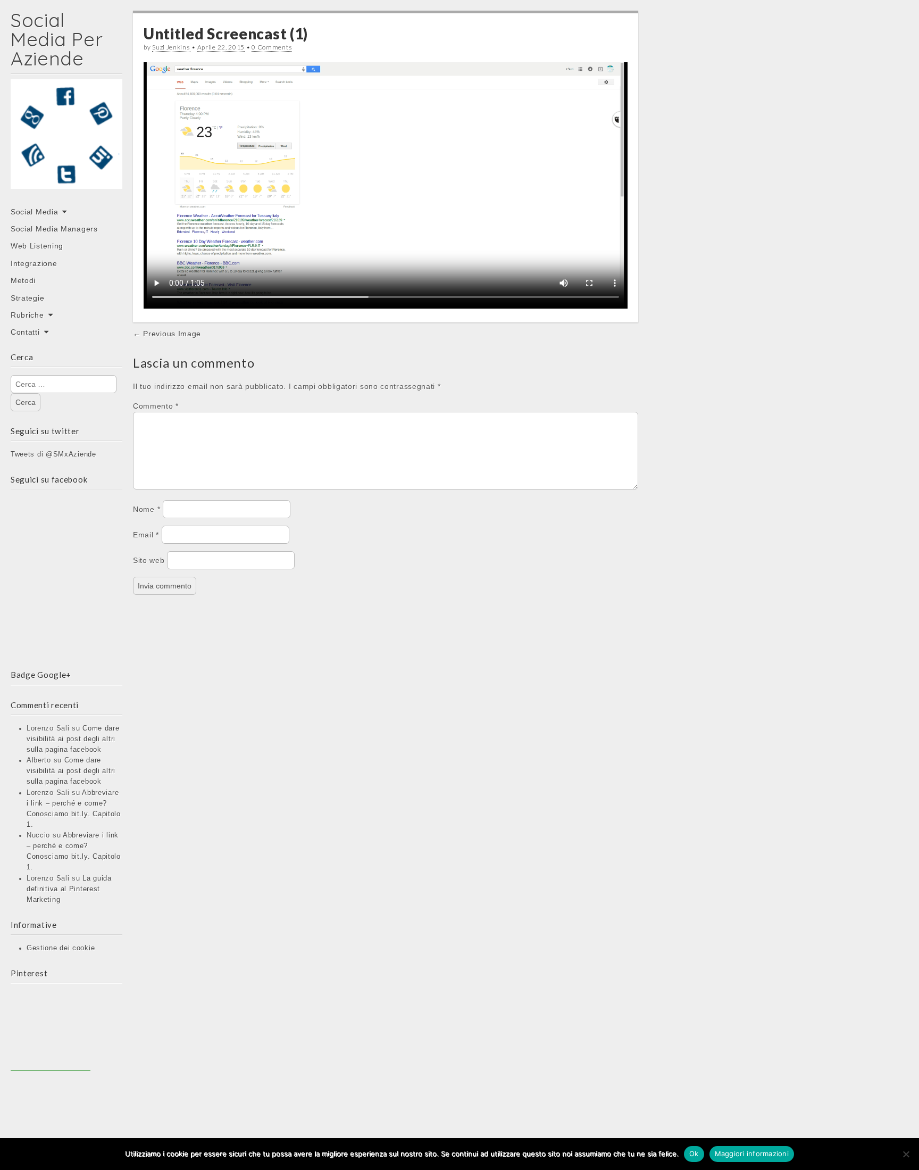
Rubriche (27, 315)
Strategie (27, 298)
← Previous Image (167, 333)
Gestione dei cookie (61, 948)
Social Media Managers (54, 229)
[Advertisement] (50, 1031)
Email (146, 534)
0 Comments (272, 47)
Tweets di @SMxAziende (53, 454)
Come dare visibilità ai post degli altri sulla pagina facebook (73, 739)
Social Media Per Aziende (57, 39)
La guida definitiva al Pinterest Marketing (69, 889)
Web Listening (37, 246)
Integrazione (34, 263)
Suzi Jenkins (171, 47)
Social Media (34, 212)
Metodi (23, 280)
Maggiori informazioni (752, 1153)
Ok (694, 1153)
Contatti (25, 332)
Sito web (149, 560)
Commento (156, 406)
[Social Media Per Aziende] (66, 141)
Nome (146, 509)
